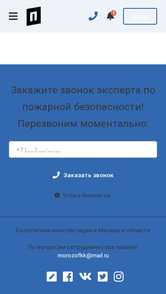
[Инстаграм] (119, 276)
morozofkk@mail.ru (83, 255)
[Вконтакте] (85, 276)
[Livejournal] (52, 276)
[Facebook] (68, 276)
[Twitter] (103, 276)
